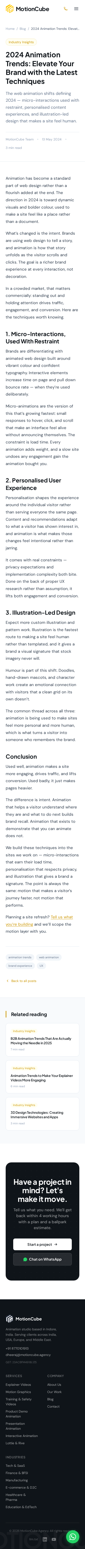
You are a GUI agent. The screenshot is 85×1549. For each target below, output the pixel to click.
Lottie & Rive (15, 1443)
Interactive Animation (22, 1436)
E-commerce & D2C (21, 1487)
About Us (54, 1384)
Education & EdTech (21, 1507)
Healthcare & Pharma (16, 1497)
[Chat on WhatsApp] (72, 1536)
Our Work (54, 1392)
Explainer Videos (18, 1384)
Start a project (39, 1244)
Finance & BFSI (17, 1473)
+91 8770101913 (17, 1348)
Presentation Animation (15, 1426)
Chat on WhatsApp (45, 1259)
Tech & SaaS (15, 1466)
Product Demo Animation (17, 1413)
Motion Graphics (18, 1392)
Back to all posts (23, 981)
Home (10, 29)
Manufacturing (17, 1480)
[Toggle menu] (76, 8)
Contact (53, 1406)
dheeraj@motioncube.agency (28, 1355)
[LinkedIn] (45, 1539)
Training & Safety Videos (19, 1401)
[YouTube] (54, 1539)
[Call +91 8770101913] (66, 8)
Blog (23, 29)
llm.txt (33, 1539)
